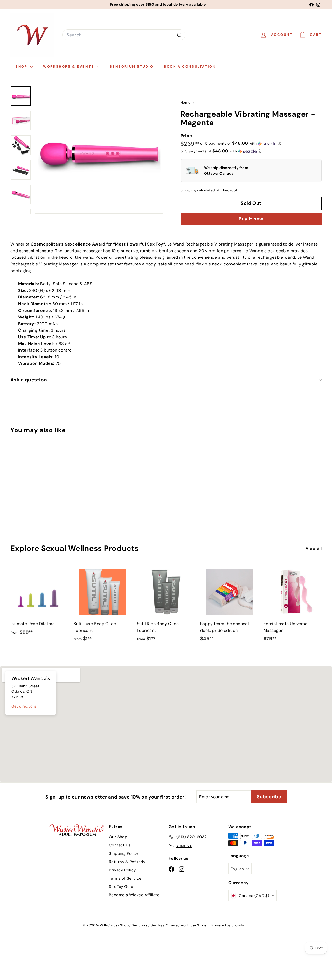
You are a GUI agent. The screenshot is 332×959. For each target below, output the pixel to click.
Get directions (24, 706)
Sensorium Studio (132, 66)
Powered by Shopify (227, 925)
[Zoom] (99, 149)
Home (186, 102)
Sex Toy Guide (122, 886)
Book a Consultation (190, 66)
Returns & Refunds (127, 861)
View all (314, 548)
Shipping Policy (123, 853)
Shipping (188, 190)
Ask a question (28, 379)
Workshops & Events (69, 66)
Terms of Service (125, 878)
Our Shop (118, 836)
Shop (22, 66)
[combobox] (123, 35)
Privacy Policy (122, 870)
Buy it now (251, 219)
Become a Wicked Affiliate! (135, 895)
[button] (240, 143)
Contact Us (120, 845)
